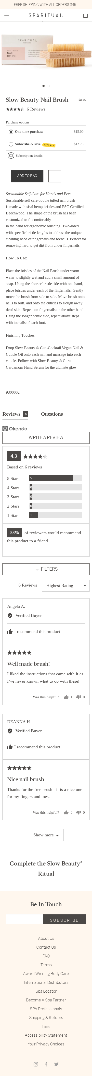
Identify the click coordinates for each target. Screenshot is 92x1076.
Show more (43, 834)
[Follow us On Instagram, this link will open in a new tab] (36, 1064)
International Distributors (46, 982)
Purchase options (17, 122)
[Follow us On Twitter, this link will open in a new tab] (56, 1064)
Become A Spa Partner (46, 1000)
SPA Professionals (46, 1008)
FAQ (46, 956)
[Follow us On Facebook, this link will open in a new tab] (46, 1064)
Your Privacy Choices (46, 1044)
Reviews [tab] (14, 414)
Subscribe (64, 920)
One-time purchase (29, 131)
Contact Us (46, 947)
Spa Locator (46, 991)
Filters (49, 569)
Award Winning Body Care (46, 973)
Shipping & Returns (46, 1017)
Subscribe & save (35, 144)
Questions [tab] (52, 414)
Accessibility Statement (46, 1035)
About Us (46, 938)
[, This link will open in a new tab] (14, 429)
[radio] (11, 131)
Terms (46, 964)
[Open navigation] (6, 15)
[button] (85, 15)
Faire (46, 1026)
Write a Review (46, 437)
